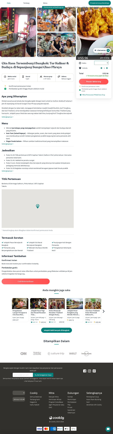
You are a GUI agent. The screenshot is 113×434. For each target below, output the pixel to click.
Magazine (33, 402)
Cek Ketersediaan (26, 281)
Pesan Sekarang (93, 81)
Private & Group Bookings (99, 3)
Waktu (84, 63)
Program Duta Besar (56, 402)
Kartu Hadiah (94, 7)
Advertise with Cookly (94, 405)
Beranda (5, 56)
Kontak (70, 397)
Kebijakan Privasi (32, 381)
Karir (88, 402)
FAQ (69, 405)
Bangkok (21, 56)
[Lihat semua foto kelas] (18, 32)
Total (81, 74)
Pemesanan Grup (92, 397)
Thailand (12, 56)
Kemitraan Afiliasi (55, 399)
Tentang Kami (35, 399)
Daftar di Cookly (74, 7)
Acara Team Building (93, 399)
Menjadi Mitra (54, 397)
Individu (85, 68)
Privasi (70, 407)
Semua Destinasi (36, 397)
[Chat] (108, 429)
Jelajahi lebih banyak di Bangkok (56, 330)
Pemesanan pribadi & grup (53, 7)
